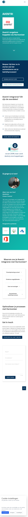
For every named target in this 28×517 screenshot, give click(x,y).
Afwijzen (12, 512)
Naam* (7, 351)
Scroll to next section (14, 50)
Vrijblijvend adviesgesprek (13, 85)
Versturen (10, 377)
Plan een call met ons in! (12, 337)
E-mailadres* (8, 358)
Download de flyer (10, 79)
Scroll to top (24, 388)
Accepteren (5, 512)
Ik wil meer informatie (11, 137)
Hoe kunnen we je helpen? (12, 364)
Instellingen (19, 512)
